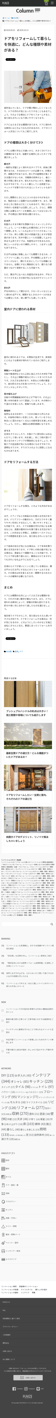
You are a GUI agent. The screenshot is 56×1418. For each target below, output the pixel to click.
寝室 (45, 1119)
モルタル (18, 1102)
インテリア (25, 1292)
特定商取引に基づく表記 (11, 1318)
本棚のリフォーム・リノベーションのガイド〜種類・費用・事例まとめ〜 (30, 901)
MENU (37, 11)
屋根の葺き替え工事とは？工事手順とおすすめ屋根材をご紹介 (29, 1020)
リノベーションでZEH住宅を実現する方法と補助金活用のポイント (29, 1010)
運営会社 (6, 1343)
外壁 (12, 1119)
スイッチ (8, 1087)
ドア (21, 651)
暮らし (13, 1129)
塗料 (34, 1114)
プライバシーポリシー (10, 1326)
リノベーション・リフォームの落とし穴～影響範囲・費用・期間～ (27, 914)
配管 (17, 1139)
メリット (44, 1097)
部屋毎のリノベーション (28, 1286)
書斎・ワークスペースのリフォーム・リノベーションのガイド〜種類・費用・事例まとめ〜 (27, 899)
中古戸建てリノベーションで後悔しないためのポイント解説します (29, 1041)
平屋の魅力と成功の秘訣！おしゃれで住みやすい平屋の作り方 (29, 1051)
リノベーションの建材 (9, 1292)
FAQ (4, 1310)
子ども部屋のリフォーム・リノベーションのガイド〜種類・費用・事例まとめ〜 (28, 903)
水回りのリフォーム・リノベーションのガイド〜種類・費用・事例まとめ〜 (30, 887)
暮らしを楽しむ (29, 1129)
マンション (27, 1096)
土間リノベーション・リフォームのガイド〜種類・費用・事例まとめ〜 (28, 897)
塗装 (45, 1114)
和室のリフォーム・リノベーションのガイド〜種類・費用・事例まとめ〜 (26, 906)
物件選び (22, 1135)
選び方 (7, 1139)
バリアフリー (21, 1092)
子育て (34, 1119)
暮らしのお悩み (41, 1289)
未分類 (9, 651)
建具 (16, 651)
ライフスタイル (36, 1102)
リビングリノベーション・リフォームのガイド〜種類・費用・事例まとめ (29, 874)
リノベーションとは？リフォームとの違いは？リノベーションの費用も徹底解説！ (27, 862)
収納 (20, 1113)
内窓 (8, 1114)
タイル (22, 1086)
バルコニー (35, 1092)
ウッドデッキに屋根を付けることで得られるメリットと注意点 (29, 1031)
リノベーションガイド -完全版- (11, 860)
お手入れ (23, 1075)
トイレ (46, 1086)
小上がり (16, 1124)
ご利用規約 (6, 1335)
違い (52, 1135)
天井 (22, 1119)
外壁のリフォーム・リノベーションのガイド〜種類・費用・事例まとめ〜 (27, 911)
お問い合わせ (7, 1351)
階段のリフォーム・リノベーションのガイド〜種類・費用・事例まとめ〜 (27, 909)
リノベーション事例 (9, 1286)
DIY (7, 1075)
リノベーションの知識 (9, 1289)
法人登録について (9, 1359)
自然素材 (41, 1135)
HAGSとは (6, 1302)
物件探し (13, 1135)
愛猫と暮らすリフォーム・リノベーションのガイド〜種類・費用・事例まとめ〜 (27, 907)
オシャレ (20, 1081)
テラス (34, 1087)
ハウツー (8, 1092)
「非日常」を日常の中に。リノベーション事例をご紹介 (29, 955)
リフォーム (31, 1107)
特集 (33, 1292)
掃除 (40, 1124)
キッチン (41, 1081)
